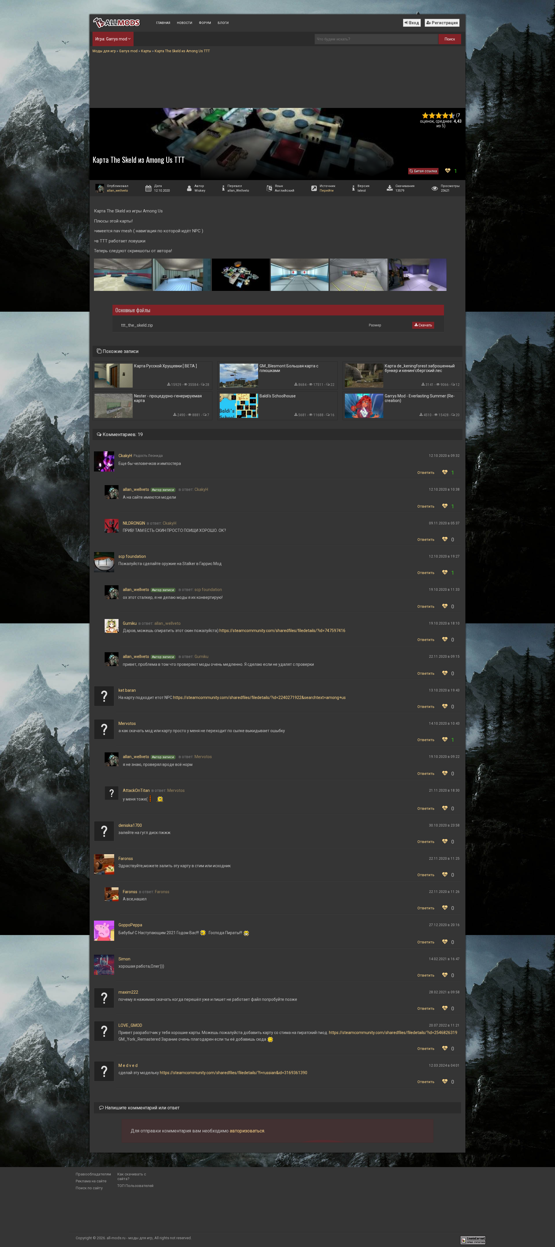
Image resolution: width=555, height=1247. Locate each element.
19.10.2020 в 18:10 (444, 623)
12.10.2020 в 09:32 (444, 456)
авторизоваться (247, 1131)
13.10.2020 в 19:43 (444, 690)
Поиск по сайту (89, 1188)
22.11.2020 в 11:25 (444, 859)
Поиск (450, 39)
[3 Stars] (438, 115)
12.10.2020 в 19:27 (444, 556)
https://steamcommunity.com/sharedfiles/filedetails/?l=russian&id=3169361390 (233, 1072)
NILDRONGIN (134, 523)
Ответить (425, 472)
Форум (205, 23)
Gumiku (130, 623)
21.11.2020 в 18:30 (444, 790)
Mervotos (127, 723)
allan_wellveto (117, 190)
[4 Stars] (445, 115)
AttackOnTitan (136, 790)
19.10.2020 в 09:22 (444, 757)
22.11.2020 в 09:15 (444, 657)
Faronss (126, 858)
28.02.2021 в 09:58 (444, 992)
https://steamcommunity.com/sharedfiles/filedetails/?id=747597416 (282, 630)
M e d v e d (128, 1065)
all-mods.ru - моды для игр (130, 1238)
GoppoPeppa (130, 925)
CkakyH (125, 455)
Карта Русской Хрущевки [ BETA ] (165, 366)
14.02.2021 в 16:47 (444, 959)
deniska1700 (130, 825)
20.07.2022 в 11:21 (444, 1025)
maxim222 (128, 992)
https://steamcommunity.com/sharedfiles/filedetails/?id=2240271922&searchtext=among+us (259, 697)
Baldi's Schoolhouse (278, 396)
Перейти (327, 190)
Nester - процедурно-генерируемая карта (168, 398)
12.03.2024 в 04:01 (444, 1065)
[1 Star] (425, 115)
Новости (184, 23)
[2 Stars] (432, 115)
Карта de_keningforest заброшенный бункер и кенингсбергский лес (420, 368)
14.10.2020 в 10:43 (444, 723)
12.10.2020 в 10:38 (444, 489)
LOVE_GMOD (130, 1025)
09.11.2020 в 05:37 (444, 523)
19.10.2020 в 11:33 (444, 590)
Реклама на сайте (91, 1181)
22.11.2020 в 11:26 (444, 892)
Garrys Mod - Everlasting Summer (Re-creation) (420, 398)
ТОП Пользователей (135, 1186)
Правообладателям (93, 1174)
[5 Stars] (452, 115)
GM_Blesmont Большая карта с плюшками (289, 368)
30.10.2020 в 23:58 (444, 825)
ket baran (127, 690)
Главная (163, 23)
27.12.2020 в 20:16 (444, 925)
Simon (124, 959)
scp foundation (132, 556)
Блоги (223, 23)
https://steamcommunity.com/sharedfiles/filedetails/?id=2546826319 (393, 1032)
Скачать (425, 325)
